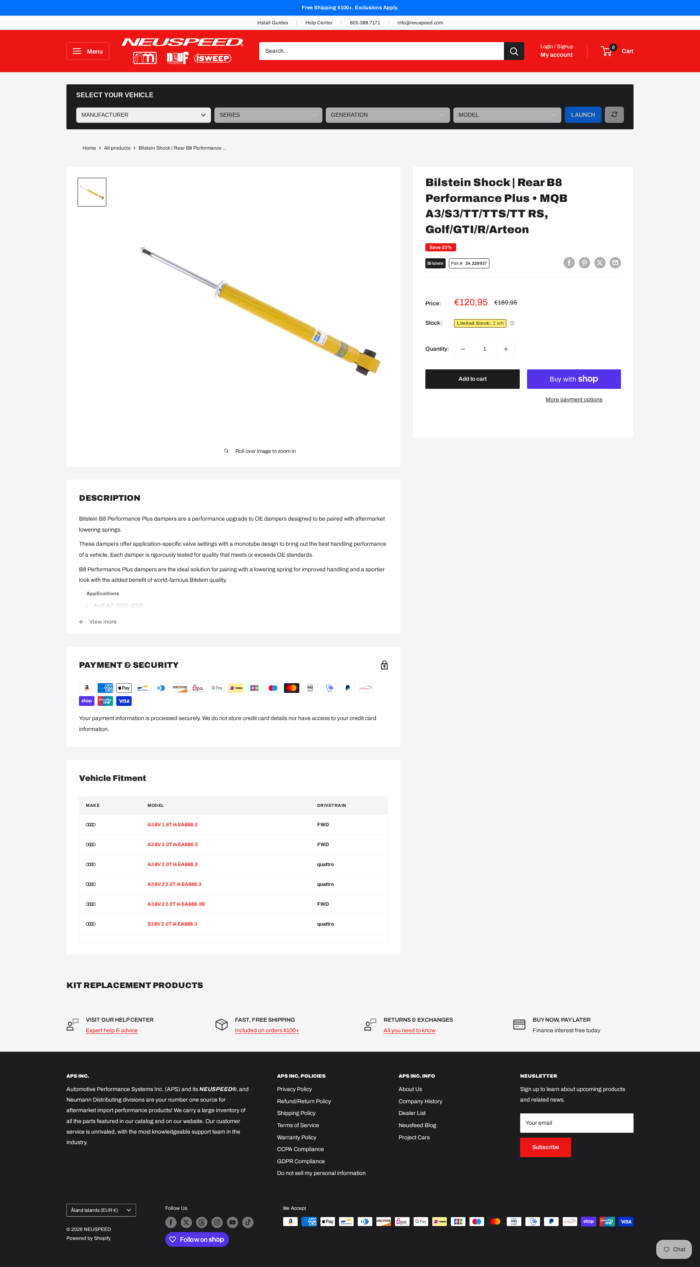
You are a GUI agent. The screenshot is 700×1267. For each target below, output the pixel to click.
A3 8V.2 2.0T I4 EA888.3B (176, 904)
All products (117, 148)
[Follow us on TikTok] (248, 1222)
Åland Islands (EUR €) (94, 1210)
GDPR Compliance (301, 1161)
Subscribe (545, 1147)
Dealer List (412, 1113)
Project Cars (414, 1137)
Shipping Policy (296, 1113)
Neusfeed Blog (417, 1125)
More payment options (574, 400)
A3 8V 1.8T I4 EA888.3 (172, 825)
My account (556, 54)
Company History (420, 1101)
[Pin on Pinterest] (584, 262)
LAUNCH (583, 114)
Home (89, 148)
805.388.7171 (365, 23)
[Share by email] (615, 262)
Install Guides (272, 23)
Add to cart (473, 379)
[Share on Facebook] (569, 262)
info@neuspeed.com (420, 23)
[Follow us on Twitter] (186, 1222)
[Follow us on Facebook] (171, 1222)
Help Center (319, 23)
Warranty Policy (296, 1137)
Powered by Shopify (88, 1238)
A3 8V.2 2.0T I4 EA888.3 (174, 884)
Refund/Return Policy (304, 1101)
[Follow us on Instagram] (217, 1222)
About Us (410, 1089)
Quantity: (437, 348)
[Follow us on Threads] (201, 1222)
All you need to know (409, 1030)
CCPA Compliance (300, 1149)
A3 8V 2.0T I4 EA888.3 (172, 844)
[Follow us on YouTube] (232, 1222)
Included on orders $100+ (267, 1030)
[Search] (514, 51)
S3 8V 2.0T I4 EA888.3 (172, 924)
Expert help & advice (112, 1030)
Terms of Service (298, 1125)
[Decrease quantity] (463, 349)
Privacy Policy (294, 1089)
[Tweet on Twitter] (600, 262)
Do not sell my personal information (321, 1173)
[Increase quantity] (505, 349)
